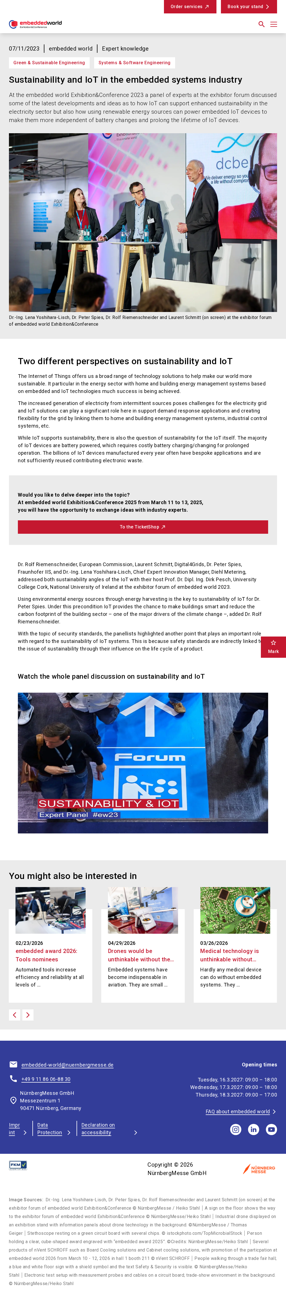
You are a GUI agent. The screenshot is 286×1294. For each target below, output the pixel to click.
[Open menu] (273, 24)
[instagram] (235, 1129)
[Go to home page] (74, 26)
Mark (273, 646)
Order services (187, 6)
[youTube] (271, 1129)
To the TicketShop (139, 527)
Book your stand (245, 6)
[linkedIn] (253, 1129)
